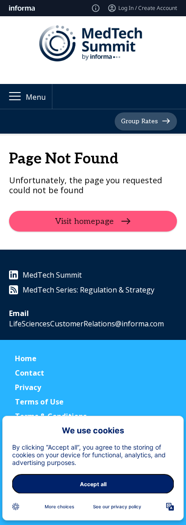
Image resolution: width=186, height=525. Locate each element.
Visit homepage (84, 221)
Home (26, 358)
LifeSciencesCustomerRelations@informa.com (86, 324)
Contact (29, 373)
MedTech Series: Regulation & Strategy (88, 290)
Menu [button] (36, 97)
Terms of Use (39, 402)
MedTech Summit (52, 275)
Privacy (28, 387)
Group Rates (139, 121)
